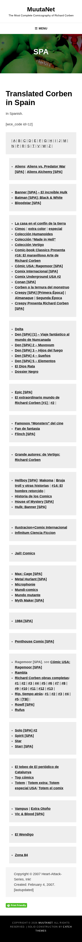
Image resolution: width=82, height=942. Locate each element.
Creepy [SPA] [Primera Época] (39, 292)
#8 (63, 683)
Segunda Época (49, 298)
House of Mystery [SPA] (34, 501)
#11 (33, 688)
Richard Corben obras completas (42, 678)
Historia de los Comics (33, 496)
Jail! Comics (25, 553)
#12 (41, 688)
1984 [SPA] (24, 621)
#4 (37, 683)
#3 (30, 683)
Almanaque (24, 298)
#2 (52, 403)
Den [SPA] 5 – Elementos (35, 361)
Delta (19, 329)
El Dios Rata (25, 366)
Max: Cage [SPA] (28, 574)
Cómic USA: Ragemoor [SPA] (39, 266)
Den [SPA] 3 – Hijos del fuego (39, 350)
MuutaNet (41, 9)
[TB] (25, 699)
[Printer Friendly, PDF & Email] (16, 905)
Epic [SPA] (23, 392)
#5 (43, 683)
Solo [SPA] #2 (26, 730)
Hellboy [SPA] (26, 480)
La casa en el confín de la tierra (40, 223)
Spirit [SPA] (24, 736)
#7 (57, 683)
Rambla (21, 672)
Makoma (46, 480)
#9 (17, 688)
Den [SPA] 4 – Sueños (33, 356)
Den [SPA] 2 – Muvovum (34, 345)
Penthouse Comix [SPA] (34, 641)
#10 (24, 688)
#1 (17, 683)
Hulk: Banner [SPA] (30, 507)
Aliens (20, 166)
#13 (50, 688)
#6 (50, 683)
